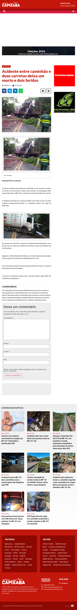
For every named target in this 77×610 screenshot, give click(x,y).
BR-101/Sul (9, 547)
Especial (22, 556)
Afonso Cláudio (48, 544)
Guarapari (28, 559)
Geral (21, 559)
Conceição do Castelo (57, 550)
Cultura (24, 550)
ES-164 (15, 556)
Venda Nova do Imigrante (62, 565)
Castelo (45, 550)
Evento (15, 559)
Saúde (30, 565)
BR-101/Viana (20, 547)
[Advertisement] (38, 28)
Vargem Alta (47, 565)
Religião (7, 565)
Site (5, 359)
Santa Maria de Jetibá (50, 562)
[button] (73, 11)
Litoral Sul (52, 556)
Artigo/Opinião (19, 544)
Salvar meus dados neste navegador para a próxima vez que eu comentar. (25, 370)
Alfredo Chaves (60, 544)
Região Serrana (48, 559)
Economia (8, 553)
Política (26, 562)
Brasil (45, 547)
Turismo (7, 568)
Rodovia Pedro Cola (19, 565)
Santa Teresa (63, 562)
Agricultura (9, 544)
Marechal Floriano (64, 556)
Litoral (45, 556)
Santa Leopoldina (61, 559)
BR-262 (29, 547)
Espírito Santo (62, 553)
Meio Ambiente (10, 562)
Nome (6, 343)
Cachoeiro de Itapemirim (57, 547)
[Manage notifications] (72, 605)
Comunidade (15, 550)
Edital (15, 553)
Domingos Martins (49, 553)
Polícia (19, 562)
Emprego (8, 556)
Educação (22, 553)
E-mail (7, 351)
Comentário (9, 318)
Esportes (8, 559)
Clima (7, 550)
